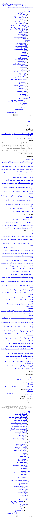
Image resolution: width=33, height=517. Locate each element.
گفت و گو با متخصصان (21, 31)
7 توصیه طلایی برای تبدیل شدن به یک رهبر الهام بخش (19, 260)
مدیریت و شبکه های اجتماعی (19, 22)
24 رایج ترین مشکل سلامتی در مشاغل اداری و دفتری (19, 346)
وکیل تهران (16, 150)
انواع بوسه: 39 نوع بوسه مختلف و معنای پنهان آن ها (19, 180)
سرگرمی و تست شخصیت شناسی (17, 29)
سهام (22, 107)
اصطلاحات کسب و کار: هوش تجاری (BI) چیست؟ (20, 343)
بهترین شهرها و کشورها (20, 71)
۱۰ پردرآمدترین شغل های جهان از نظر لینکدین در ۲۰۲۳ (18, 247)
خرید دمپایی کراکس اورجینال (7, 150)
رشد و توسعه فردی (21, 43)
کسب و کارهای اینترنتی (20, 18)
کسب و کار (27, 11)
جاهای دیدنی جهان (22, 76)
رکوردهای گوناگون (22, 91)
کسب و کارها (16, 110)
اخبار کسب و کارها (12, 112)
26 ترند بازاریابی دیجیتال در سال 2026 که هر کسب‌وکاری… (17, 386)
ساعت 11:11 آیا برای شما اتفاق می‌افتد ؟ (22, 177)
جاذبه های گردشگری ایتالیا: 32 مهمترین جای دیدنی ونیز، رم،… (16, 172)
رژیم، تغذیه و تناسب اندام (20, 64)
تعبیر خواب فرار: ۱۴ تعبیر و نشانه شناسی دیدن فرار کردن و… (16, 219)
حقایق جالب (23, 92)
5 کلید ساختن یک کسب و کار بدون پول (23, 271)
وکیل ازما (30, 148)
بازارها (28, 97)
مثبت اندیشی (23, 55)
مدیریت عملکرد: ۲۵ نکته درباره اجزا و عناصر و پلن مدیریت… (17, 263)
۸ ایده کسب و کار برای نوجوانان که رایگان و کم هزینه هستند (17, 311)
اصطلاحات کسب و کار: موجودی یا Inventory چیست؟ (19, 250)
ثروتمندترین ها (23, 82)
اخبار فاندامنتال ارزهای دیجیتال (15, 101)
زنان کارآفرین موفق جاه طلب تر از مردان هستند (20, 296)
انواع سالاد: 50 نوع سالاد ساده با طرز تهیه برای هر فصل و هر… (16, 166)
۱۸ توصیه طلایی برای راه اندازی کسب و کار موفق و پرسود (17, 368)
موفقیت (27, 40)
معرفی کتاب (23, 41)
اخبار (31, 377)
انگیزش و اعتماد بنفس (21, 46)
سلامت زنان (23, 67)
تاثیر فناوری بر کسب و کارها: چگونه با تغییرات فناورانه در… (17, 337)
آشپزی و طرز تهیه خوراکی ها (19, 28)
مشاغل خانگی (23, 14)
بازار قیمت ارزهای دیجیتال (16, 100)
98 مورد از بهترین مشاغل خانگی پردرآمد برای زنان (20, 208)
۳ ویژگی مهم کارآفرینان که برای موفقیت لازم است (19, 356)
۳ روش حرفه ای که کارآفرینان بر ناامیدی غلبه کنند (19, 289)
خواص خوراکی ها (22, 58)
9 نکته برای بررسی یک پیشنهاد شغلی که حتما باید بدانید (18, 228)
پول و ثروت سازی (22, 47)
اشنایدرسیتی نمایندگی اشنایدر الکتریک (14, 148)
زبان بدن (24, 52)
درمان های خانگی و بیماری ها (19, 59)
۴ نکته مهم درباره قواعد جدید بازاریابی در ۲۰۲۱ (20, 353)
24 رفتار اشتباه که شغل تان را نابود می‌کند (22, 274)
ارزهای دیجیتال (23, 98)
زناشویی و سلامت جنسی (20, 37)
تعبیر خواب (24, 35)
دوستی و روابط (23, 32)
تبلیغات (28, 400)
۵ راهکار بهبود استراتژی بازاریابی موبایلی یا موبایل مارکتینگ (17, 236)
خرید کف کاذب (24, 148)
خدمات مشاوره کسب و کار (27, 142)
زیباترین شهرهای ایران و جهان (19, 79)
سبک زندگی (27, 26)
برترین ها (27, 80)
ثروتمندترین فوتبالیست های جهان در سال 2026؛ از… (19, 393)
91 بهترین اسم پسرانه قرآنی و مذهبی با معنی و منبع (19, 174)
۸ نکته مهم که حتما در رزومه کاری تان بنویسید (21, 358)
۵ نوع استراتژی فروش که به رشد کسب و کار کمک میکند (18, 330)
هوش (25, 53)
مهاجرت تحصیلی (22, 74)
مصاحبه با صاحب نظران (20, 49)
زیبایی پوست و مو (22, 61)
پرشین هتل (24, 145)
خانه (29, 9)
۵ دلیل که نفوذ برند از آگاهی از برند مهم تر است (20, 266)
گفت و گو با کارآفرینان (21, 12)
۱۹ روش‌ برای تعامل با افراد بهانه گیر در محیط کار (20, 304)
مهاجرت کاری (23, 73)
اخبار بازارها (23, 103)
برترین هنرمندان (22, 88)
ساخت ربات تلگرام (6, 145)
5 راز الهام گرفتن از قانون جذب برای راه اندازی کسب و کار (17, 365)
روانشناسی (24, 62)
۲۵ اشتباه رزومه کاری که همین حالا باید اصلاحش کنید (19, 268)
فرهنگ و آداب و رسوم (21, 77)
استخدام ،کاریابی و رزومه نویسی (18, 15)
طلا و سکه (20, 104)
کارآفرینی (24, 20)
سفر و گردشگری (25, 70)
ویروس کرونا (23, 68)
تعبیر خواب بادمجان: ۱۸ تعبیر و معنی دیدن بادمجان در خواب (17, 225)
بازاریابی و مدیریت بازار (20, 23)
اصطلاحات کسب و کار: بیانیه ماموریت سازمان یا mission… (17, 253)
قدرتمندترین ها (23, 86)
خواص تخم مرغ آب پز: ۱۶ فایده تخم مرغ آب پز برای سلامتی (17, 169)
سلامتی (28, 56)
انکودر (31, 153)
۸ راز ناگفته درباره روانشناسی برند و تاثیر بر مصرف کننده (18, 340)
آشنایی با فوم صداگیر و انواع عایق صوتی (22, 379)
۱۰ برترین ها (23, 94)
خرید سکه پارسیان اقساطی (24, 153)
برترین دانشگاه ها (22, 89)
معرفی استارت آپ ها (21, 17)
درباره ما (27, 402)
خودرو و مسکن (19, 109)
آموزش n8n (30, 145)
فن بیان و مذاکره (22, 50)
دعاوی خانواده (29, 150)
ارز (22, 106)
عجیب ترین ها (23, 83)
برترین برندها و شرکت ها (20, 85)
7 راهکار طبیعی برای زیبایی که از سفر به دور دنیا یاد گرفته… (17, 222)
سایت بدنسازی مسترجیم (16, 142)
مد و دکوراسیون (22, 34)
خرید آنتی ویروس (22, 150)
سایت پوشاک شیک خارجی (5, 142)
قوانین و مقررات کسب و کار (19, 25)
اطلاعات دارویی (22, 65)
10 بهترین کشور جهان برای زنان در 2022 (22, 211)
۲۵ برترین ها (23, 95)
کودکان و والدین (22, 38)
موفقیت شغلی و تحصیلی (20, 44)
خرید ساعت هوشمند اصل (16, 145)
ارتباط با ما (27, 403)
